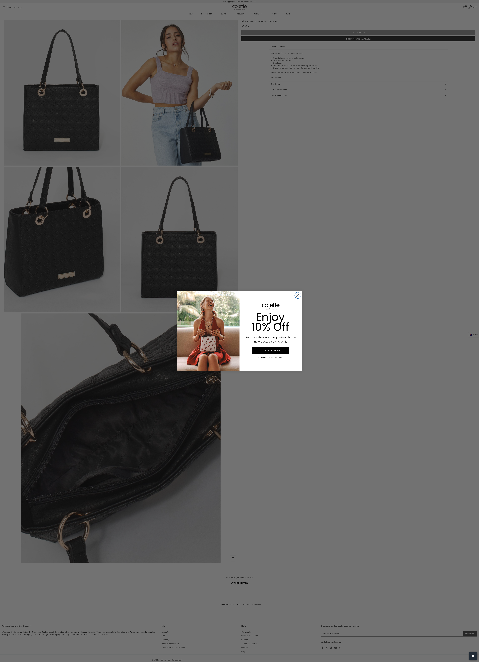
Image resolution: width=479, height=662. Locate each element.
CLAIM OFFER (270, 350)
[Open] (473, 656)
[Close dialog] (298, 295)
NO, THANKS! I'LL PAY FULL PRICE (271, 358)
